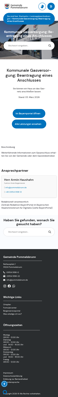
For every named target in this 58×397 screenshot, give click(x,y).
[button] (5, 392)
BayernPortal (45, 208)
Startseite (23, 16)
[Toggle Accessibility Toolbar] (4, 384)
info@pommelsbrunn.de (16, 187)
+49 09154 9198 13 (13, 192)
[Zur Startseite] (16, 6)
